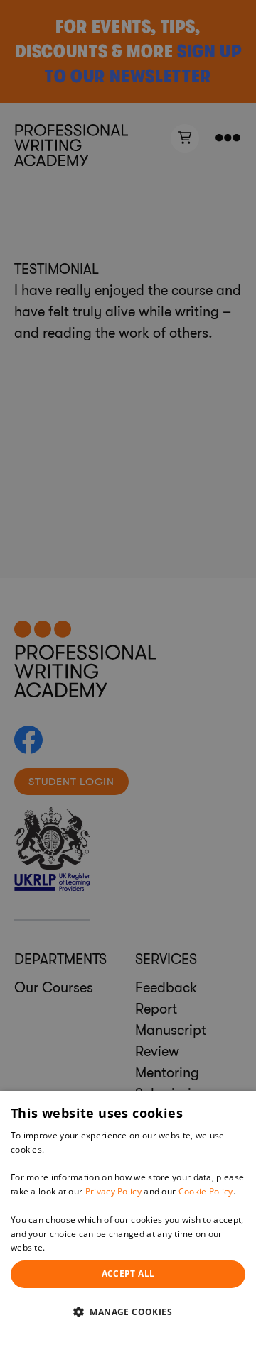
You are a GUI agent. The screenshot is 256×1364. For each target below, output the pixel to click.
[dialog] (128, 1227)
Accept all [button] (128, 1274)
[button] (128, 1311)
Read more (70, 1247)
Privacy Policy (113, 1191)
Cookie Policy (205, 1191)
